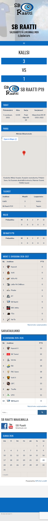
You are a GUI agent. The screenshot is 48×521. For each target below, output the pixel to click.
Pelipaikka (10, 220)
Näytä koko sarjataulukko (37, 325)
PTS (42, 261)
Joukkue (10, 261)
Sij (3, 261)
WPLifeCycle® (41, 481)
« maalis (5, 475)
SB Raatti (24, 26)
